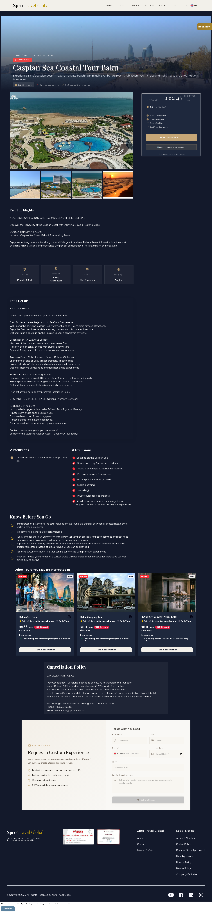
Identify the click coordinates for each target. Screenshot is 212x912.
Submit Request (148, 800)
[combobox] (119, 753)
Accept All (7, 908)
